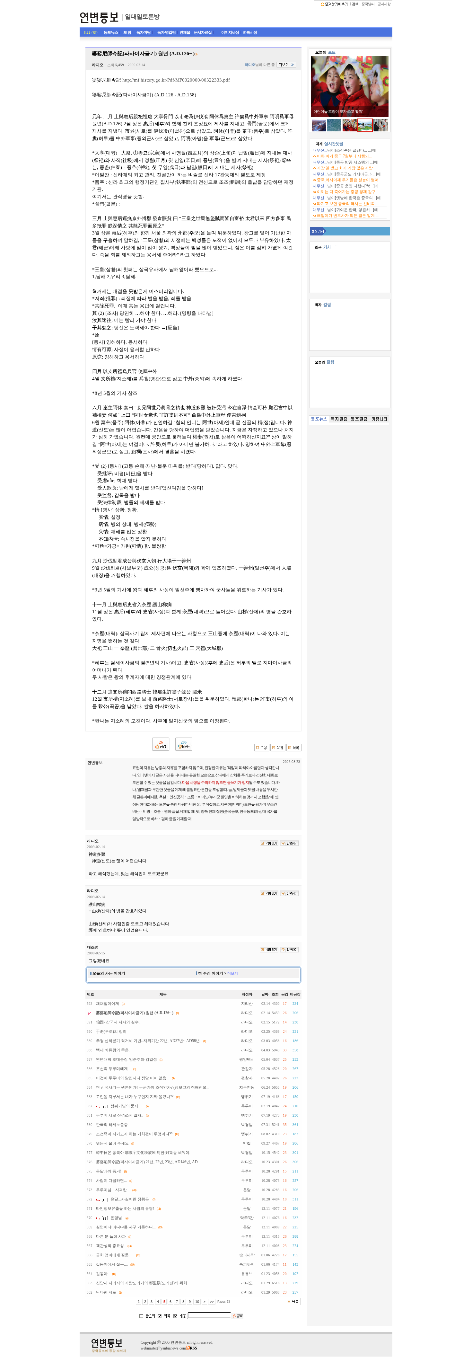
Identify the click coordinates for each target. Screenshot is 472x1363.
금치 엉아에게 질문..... (115, 1255)
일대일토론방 (142, 16)
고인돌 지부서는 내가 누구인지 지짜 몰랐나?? (134, 1096)
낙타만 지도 (106, 1292)
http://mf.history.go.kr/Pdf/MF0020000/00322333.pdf (176, 80)
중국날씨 (368, 4)
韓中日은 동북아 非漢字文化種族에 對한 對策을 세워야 (142, 1152)
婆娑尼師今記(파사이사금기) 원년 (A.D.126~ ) (134, 1013)
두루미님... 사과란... (113, 1190)
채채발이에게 (107, 1003)
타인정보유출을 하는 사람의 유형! (125, 1208)
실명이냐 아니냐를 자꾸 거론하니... (126, 1227)
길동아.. (102, 1273)
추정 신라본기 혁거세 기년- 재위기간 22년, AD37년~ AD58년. (148, 1041)
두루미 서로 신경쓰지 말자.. (119, 1115)
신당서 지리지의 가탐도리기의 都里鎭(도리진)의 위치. (142, 1283)
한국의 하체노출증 (112, 1124)
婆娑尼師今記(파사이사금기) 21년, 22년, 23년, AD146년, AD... (148, 1162)
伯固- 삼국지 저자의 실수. (118, 1022)
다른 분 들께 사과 (111, 1236)
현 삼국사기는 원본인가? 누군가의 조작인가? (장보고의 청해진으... (152, 1087)
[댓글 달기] (289, 843)
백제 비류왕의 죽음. (113, 1050)
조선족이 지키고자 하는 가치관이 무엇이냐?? (134, 1134)
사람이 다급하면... (111, 1180)
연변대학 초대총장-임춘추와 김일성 (126, 1059)
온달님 (116, 1218)
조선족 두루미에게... (113, 1069)
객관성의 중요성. (110, 1246)
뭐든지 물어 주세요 (112, 1143)
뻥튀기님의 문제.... (126, 1106)
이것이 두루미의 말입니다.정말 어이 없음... (132, 1078)
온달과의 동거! (108, 1171)
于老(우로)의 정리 (111, 1031)
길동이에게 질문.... (112, 1264)
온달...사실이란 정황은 (129, 1199)
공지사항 (384, 4)
